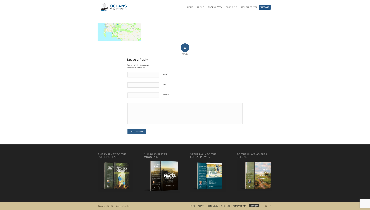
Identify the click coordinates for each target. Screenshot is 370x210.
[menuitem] (190, 7)
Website (166, 94)
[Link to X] (266, 206)
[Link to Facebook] (270, 206)
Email (165, 84)
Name (165, 74)
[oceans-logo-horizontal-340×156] (113, 7)
